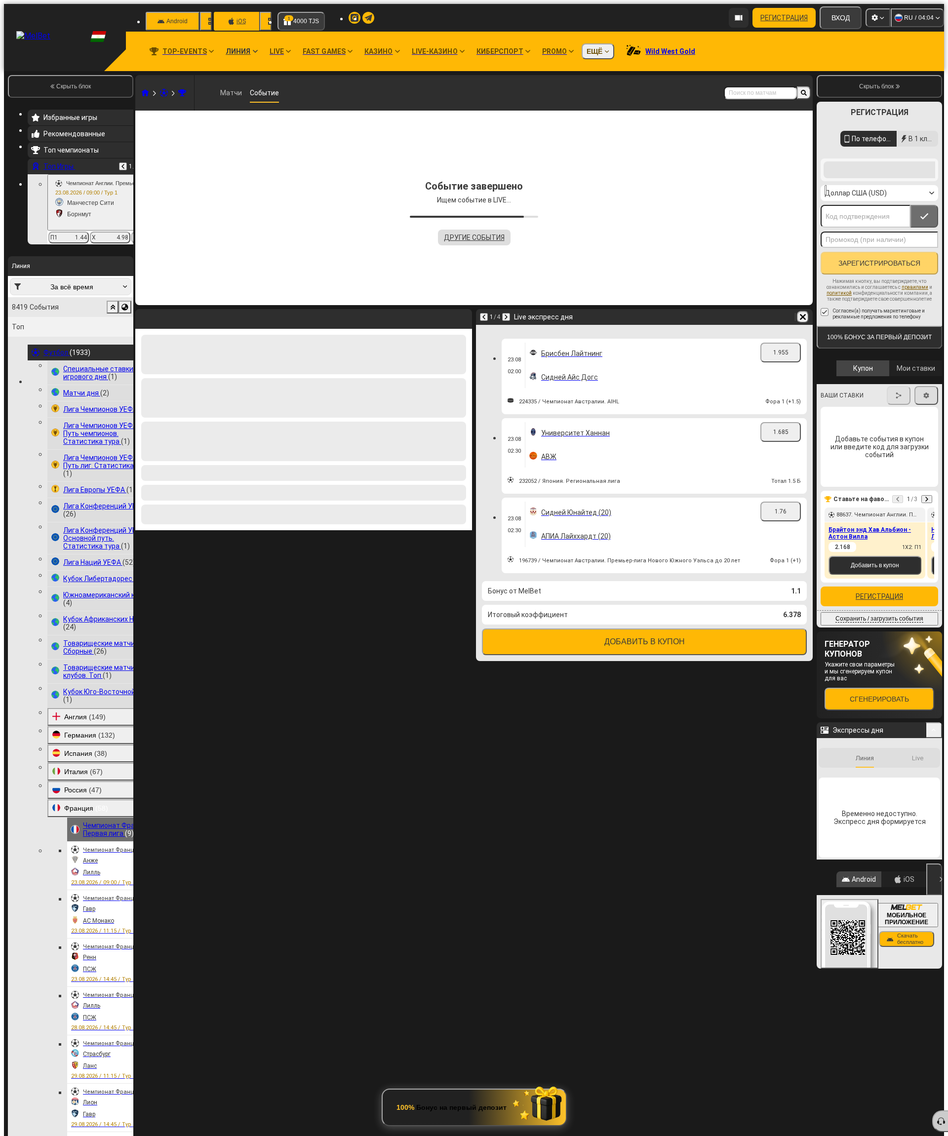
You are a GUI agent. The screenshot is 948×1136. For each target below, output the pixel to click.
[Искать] (804, 92)
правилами (915, 366)
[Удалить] (462, 317)
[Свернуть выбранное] (112, 307)
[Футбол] (164, 93)
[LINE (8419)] (145, 93)
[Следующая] (169, 317)
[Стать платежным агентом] (739, 18)
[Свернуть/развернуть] (934, 809)
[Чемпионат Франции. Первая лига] (182, 93)
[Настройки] (878, 17)
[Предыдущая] (123, 166)
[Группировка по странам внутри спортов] (124, 307)
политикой (839, 372)
